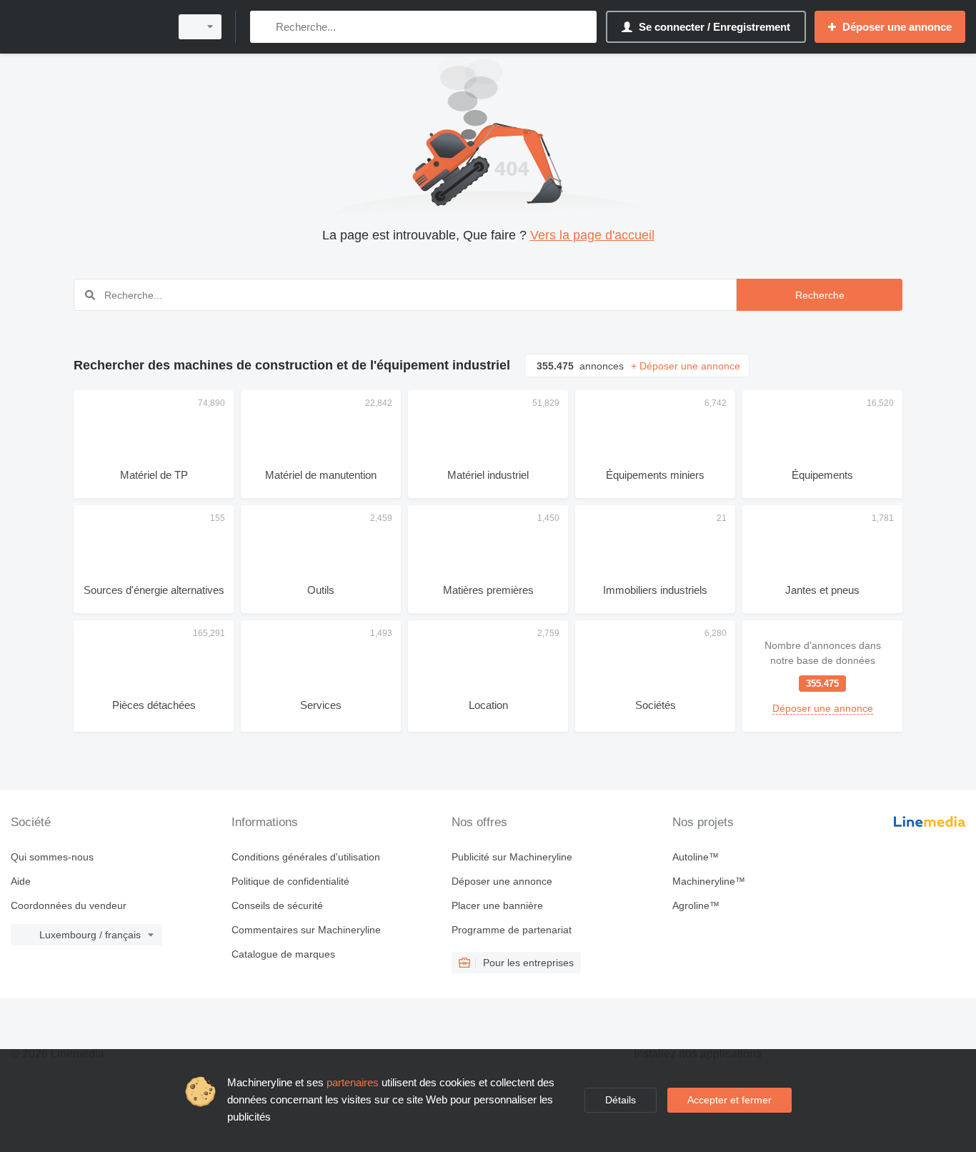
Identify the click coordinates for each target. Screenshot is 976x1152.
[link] (822, 676)
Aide (21, 881)
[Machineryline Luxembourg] (86, 27)
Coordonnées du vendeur (68, 905)
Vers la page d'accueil (592, 235)
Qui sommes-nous (52, 857)
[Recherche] (264, 27)
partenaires (353, 1082)
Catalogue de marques (283, 954)
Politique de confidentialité (290, 881)
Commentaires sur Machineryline (306, 929)
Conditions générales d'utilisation (305, 857)
